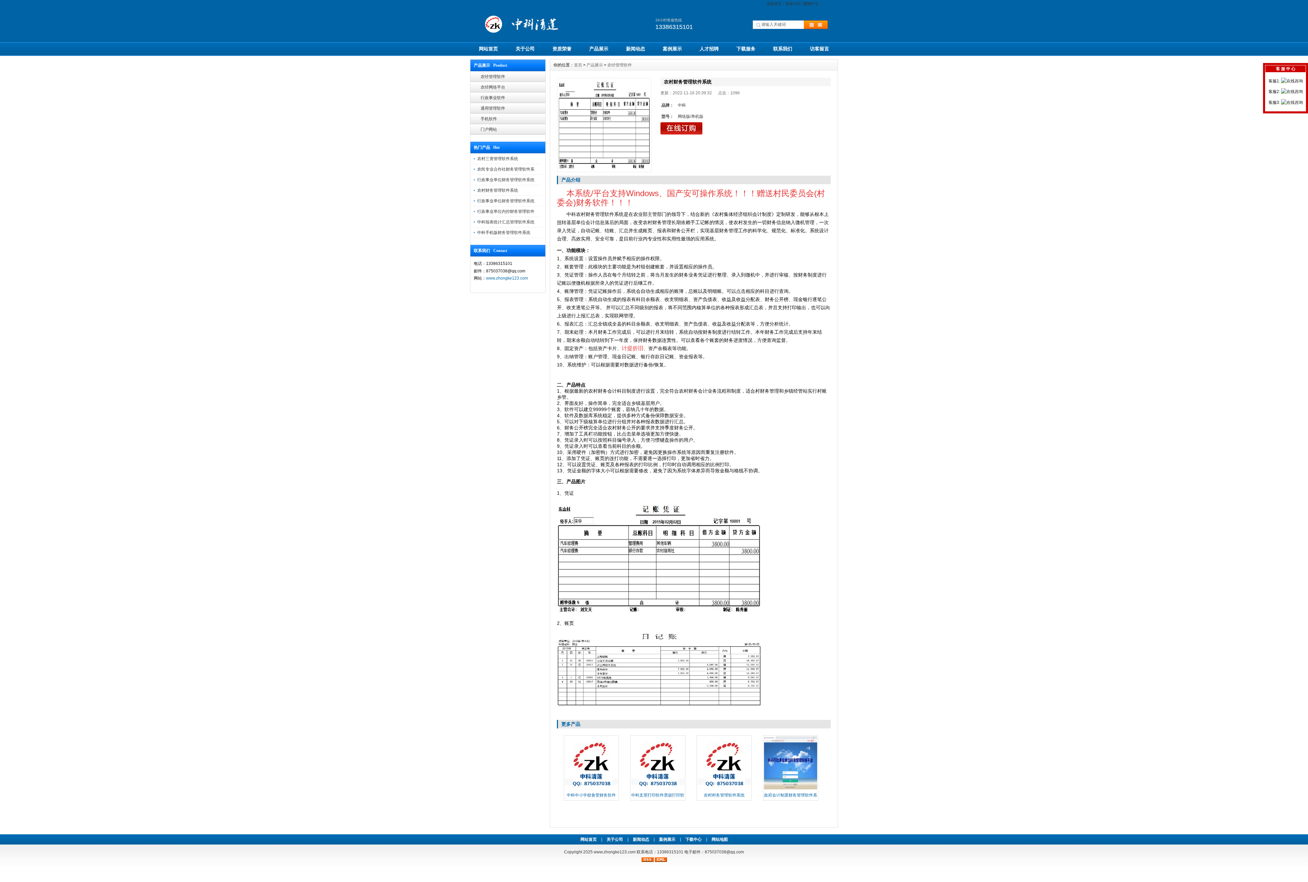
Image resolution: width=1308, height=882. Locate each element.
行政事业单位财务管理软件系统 (505, 179)
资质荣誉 (562, 48)
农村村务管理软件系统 (724, 795)
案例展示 (672, 48)
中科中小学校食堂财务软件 (591, 795)
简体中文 (792, 4)
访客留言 (819, 48)
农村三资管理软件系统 (497, 158)
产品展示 (598, 48)
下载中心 (693, 839)
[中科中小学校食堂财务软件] (591, 788)
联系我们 (782, 48)
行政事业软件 (493, 97)
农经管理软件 (493, 76)
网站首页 (488, 48)
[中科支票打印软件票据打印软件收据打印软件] (657, 788)
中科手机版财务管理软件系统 (503, 232)
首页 (578, 65)
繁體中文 (811, 4)
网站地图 (720, 839)
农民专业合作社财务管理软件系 (505, 169)
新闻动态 (635, 48)
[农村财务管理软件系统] (604, 125)
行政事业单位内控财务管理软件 (505, 211)
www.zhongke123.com (507, 278)
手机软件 (489, 118)
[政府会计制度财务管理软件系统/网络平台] (790, 788)
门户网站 (489, 129)
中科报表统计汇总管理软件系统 (505, 222)
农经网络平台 (493, 87)
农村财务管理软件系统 (497, 190)
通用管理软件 (493, 108)
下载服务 (746, 48)
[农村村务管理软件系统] (724, 788)
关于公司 (525, 48)
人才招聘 (709, 48)
